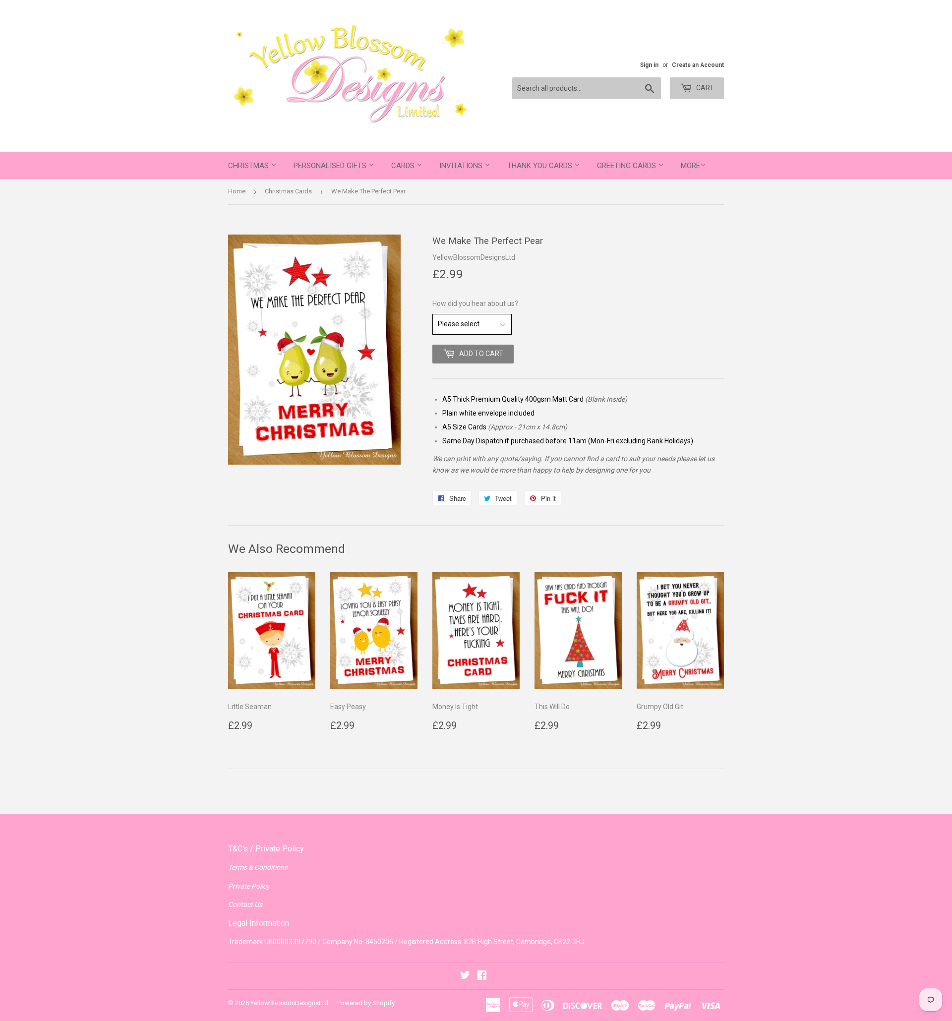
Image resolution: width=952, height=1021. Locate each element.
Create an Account (698, 64)
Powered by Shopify (366, 1003)
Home (236, 191)
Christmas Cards (288, 191)
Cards (403, 165)
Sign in (649, 64)
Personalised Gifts (331, 165)
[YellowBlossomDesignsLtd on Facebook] (481, 976)
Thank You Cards (540, 165)
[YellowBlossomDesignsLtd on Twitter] (465, 976)
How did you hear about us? (475, 303)
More (690, 165)
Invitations (461, 165)
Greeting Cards (627, 165)
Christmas (249, 165)
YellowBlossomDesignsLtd (289, 1003)
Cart (704, 88)
